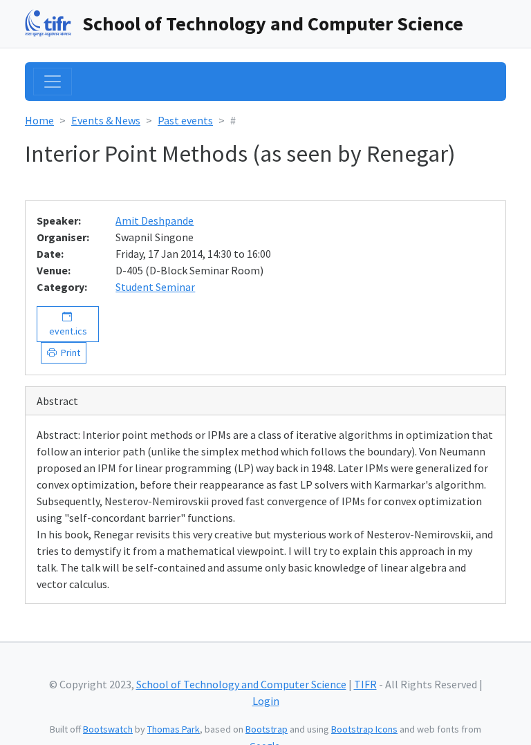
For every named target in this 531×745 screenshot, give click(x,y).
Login (265, 701)
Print (68, 352)
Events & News (105, 120)
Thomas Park (173, 729)
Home (39, 120)
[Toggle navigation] (52, 81)
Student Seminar (155, 287)
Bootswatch (108, 729)
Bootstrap (266, 729)
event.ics (68, 323)
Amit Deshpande (154, 220)
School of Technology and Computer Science (272, 23)
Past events (185, 120)
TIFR (365, 684)
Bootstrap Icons (364, 729)
